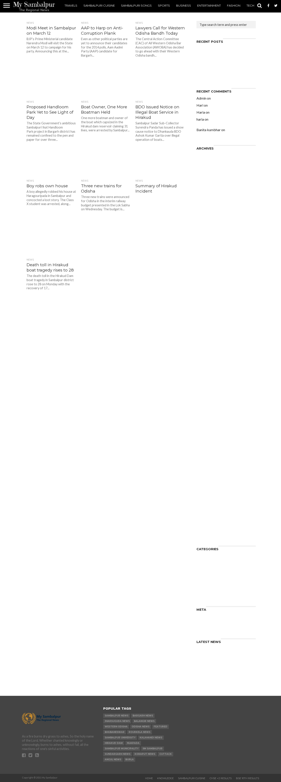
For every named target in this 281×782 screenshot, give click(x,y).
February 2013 (208, 443)
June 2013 (204, 429)
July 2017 (203, 271)
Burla (129, 759)
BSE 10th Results (247, 778)
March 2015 (206, 355)
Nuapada (133, 743)
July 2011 (203, 502)
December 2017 (209, 253)
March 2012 (206, 481)
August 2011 (206, 499)
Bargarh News (143, 715)
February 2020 (208, 190)
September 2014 (209, 376)
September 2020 (209, 179)
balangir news (144, 721)
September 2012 (209, 460)
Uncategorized (208, 594)
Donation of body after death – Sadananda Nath (222, 67)
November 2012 (209, 453)
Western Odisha (116, 726)
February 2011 (208, 509)
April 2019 (204, 207)
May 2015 (204, 348)
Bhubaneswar (114, 732)
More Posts (105, 345)
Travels (71, 5)
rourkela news (139, 732)
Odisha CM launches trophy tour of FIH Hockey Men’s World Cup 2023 (225, 50)
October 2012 (207, 457)
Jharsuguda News (117, 721)
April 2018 (204, 239)
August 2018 (206, 225)
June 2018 (204, 232)
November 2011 (209, 495)
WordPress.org (209, 627)
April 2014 (204, 393)
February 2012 (208, 485)
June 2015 (204, 344)
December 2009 (209, 534)
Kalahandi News (151, 737)
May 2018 (204, 236)
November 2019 (209, 193)
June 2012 (204, 471)
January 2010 (207, 530)
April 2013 (204, 436)
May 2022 (204, 162)
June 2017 (204, 274)
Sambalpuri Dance (211, 577)
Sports (164, 5)
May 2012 (204, 474)
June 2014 (204, 386)
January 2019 (207, 218)
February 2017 (208, 285)
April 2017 (204, 281)
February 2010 (208, 527)
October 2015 (207, 330)
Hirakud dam (114, 743)
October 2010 (207, 516)
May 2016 (204, 313)
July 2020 (203, 183)
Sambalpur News (116, 715)
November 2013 (209, 411)
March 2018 (206, 243)
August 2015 (206, 337)
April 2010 (204, 523)
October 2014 (207, 372)
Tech (250, 5)
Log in (201, 616)
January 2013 (207, 446)
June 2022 (204, 158)
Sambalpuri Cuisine (99, 5)
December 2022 (209, 155)
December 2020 (209, 172)
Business (183, 5)
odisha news (141, 726)
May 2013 (204, 432)
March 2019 (206, 211)
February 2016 (208, 320)
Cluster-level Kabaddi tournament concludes (224, 57)
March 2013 (206, 439)
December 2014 (209, 365)
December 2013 (209, 407)
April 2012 (204, 478)
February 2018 (208, 246)
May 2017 (204, 278)
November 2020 (209, 176)
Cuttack (165, 754)
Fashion (233, 5)
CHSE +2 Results (221, 778)
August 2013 (206, 422)
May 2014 (204, 390)
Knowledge (205, 566)
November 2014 (209, 369)
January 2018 (207, 250)
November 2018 (209, 222)
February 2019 (208, 214)
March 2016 (206, 316)
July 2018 (203, 229)
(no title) (203, 62)
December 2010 (209, 513)
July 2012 (203, 467)
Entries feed (206, 620)
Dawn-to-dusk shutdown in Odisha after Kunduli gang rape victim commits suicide (224, 122)
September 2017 (209, 264)
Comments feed (209, 623)
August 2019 (206, 200)
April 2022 (204, 165)
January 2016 (207, 323)
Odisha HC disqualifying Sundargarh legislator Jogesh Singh (224, 114)
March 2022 (206, 169)
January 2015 (207, 362)
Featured (160, 726)
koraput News (145, 754)
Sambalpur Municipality (122, 748)
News (201, 570)
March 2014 (206, 397)
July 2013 (203, 425)
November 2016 (209, 295)
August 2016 (206, 302)
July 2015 (203, 341)
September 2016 (209, 299)
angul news (113, 759)
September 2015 (209, 334)
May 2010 (204, 520)
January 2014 (207, 404)
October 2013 (207, 414)
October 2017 (207, 260)
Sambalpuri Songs (136, 5)
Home (149, 778)
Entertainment (209, 5)
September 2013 (209, 418)
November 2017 (209, 257)
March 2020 (206, 186)
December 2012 (209, 450)
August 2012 (206, 464)
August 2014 (206, 379)
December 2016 (209, 292)
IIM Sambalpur (152, 748)
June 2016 (204, 309)
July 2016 (203, 306)
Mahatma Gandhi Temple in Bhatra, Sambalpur (225, 131)
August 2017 (206, 267)
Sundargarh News (117, 754)
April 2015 (204, 351)
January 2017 (207, 288)
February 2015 (208, 358)
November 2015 (209, 327)
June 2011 (204, 506)
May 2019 (204, 204)
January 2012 (207, 488)
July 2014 (203, 383)
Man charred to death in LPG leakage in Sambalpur (219, 74)
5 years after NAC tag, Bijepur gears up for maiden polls (223, 100)
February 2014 (208, 400)
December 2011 (209, 492)
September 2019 (209, 197)
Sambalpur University (120, 737)
